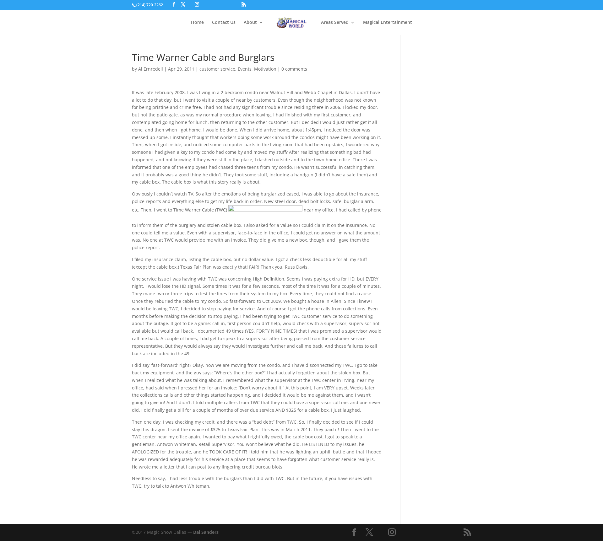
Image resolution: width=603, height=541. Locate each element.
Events (245, 69)
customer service (217, 69)
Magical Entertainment (387, 22)
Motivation (265, 69)
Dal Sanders (206, 532)
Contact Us (224, 22)
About (250, 22)
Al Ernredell (150, 69)
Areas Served (335, 22)
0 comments (294, 69)
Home (197, 22)
